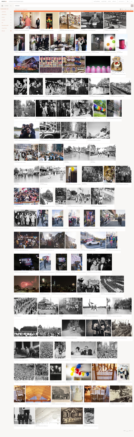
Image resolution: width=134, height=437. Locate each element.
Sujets (109, 1)
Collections (103, 1)
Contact (114, 1)
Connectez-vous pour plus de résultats (74, 11)
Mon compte (121, 1)
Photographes (97, 1)
